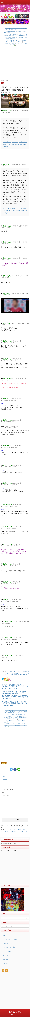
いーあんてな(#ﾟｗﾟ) (9, 947)
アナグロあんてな (8, 951)
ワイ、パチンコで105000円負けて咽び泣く (16, 829)
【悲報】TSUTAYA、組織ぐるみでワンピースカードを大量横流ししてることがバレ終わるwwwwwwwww (15, 35)
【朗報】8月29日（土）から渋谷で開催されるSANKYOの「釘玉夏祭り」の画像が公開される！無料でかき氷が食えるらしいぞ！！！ (15, 717)
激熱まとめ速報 (15, 1012)
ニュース (5, 779)
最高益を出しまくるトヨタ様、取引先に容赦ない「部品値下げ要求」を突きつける (15, 38)
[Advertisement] (15, 63)
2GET (4, 936)
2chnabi (5, 959)
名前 (3, 792)
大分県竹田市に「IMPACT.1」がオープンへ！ (14, 714)
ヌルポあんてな (7, 943)
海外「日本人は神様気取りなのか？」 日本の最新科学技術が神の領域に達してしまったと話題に (15, 41)
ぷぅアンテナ (7, 955)
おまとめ (5, 963)
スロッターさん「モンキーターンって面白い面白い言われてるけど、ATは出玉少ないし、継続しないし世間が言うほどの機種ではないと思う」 (15, 711)
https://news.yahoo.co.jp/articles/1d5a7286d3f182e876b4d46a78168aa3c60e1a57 (15, 211)
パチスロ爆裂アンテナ (10, 939)
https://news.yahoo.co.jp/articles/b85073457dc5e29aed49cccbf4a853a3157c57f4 (15, 144)
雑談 (4, 776)
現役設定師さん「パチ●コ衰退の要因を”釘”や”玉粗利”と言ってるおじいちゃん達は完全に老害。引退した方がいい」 (15, 725)
